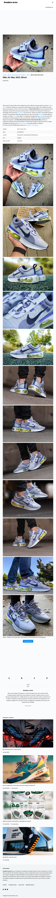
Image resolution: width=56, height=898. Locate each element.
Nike (28, 75)
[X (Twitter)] (21, 678)
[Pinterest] (34, 678)
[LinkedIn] (47, 678)
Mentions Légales (30, 884)
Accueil (4, 75)
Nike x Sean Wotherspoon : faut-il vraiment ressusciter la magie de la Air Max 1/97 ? (19, 785)
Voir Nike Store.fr (28, 641)
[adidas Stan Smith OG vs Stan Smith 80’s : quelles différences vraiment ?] (28, 805)
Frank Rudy (20, 112)
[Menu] (52, 2)
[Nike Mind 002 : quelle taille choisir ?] (28, 841)
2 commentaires (14, 824)
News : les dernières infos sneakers (16, 75)
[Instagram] (7, 889)
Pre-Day (41, 114)
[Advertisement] (28, 20)
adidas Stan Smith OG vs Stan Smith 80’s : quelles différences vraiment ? (17, 821)
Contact (5, 884)
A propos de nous (12, 884)
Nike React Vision (22, 123)
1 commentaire (14, 788)
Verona (14, 116)
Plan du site (21, 884)
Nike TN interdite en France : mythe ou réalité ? (12, 749)
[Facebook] (9, 678)
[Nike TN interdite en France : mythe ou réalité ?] (28, 733)
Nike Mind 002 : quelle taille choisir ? (10, 857)
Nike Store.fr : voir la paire (31, 125)
